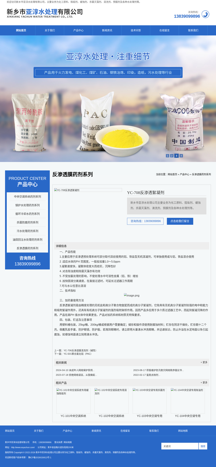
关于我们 (50, 30)
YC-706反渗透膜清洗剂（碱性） (81, 350)
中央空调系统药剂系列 (27, 196)
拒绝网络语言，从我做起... (76, 375)
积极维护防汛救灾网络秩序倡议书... (158, 370)
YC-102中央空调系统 (111, 416)
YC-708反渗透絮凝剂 (145, 192)
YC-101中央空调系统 (73, 416)
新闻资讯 (107, 30)
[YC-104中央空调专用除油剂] (188, 401)
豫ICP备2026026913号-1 (39, 457)
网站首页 (21, 30)
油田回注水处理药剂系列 (27, 239)
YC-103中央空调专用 (149, 416)
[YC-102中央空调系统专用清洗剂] (111, 401)
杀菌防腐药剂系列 (27, 222)
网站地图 (183, 430)
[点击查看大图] (66, 190)
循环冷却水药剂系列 (27, 213)
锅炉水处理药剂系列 (27, 205)
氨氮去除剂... (146, 375)
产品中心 (78, 30)
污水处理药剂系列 (27, 231)
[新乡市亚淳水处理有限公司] (44, 17)
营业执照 (58, 442)
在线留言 (164, 30)
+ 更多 (204, 362)
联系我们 (193, 30)
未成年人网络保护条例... (75, 370)
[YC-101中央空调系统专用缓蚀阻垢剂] (73, 401)
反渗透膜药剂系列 (27, 248)
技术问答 (136, 30)
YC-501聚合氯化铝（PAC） (78, 353)
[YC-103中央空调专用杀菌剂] (150, 401)
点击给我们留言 (179, 221)
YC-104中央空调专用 (187, 416)
